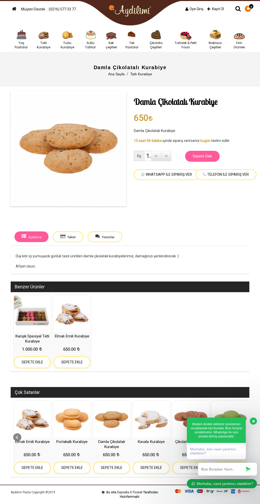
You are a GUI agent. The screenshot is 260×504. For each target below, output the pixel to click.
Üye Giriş (196, 9)
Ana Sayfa (116, 74)
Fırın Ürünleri (239, 45)
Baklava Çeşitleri (215, 45)
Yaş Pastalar (21, 45)
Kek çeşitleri (111, 45)
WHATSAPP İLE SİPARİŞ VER (169, 174)
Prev (17, 437)
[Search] (238, 8)
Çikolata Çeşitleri (156, 45)
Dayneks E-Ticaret (129, 492)
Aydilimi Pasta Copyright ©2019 (33, 492)
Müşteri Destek (33, 9)
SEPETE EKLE (32, 362)
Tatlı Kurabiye (43, 45)
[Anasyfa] (15, 9)
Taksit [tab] (71, 237)
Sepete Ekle (202, 156)
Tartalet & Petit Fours (186, 45)
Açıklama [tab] (34, 237)
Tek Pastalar (131, 45)
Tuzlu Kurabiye (67, 45)
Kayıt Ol (218, 9)
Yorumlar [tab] (108, 237)
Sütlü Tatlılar (90, 45)
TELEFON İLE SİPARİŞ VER (228, 174)
